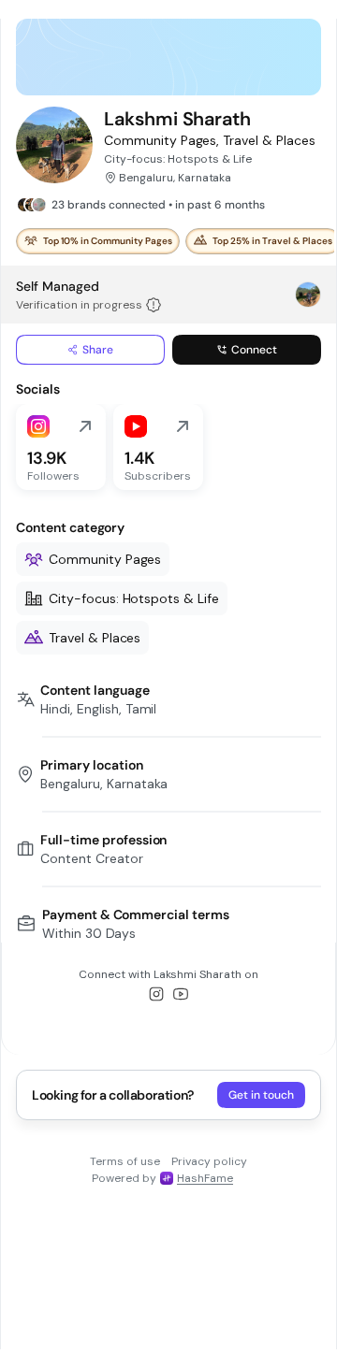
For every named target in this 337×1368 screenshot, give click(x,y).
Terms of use (125, 1161)
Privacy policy (209, 1161)
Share (97, 349)
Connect (254, 349)
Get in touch (261, 1094)
